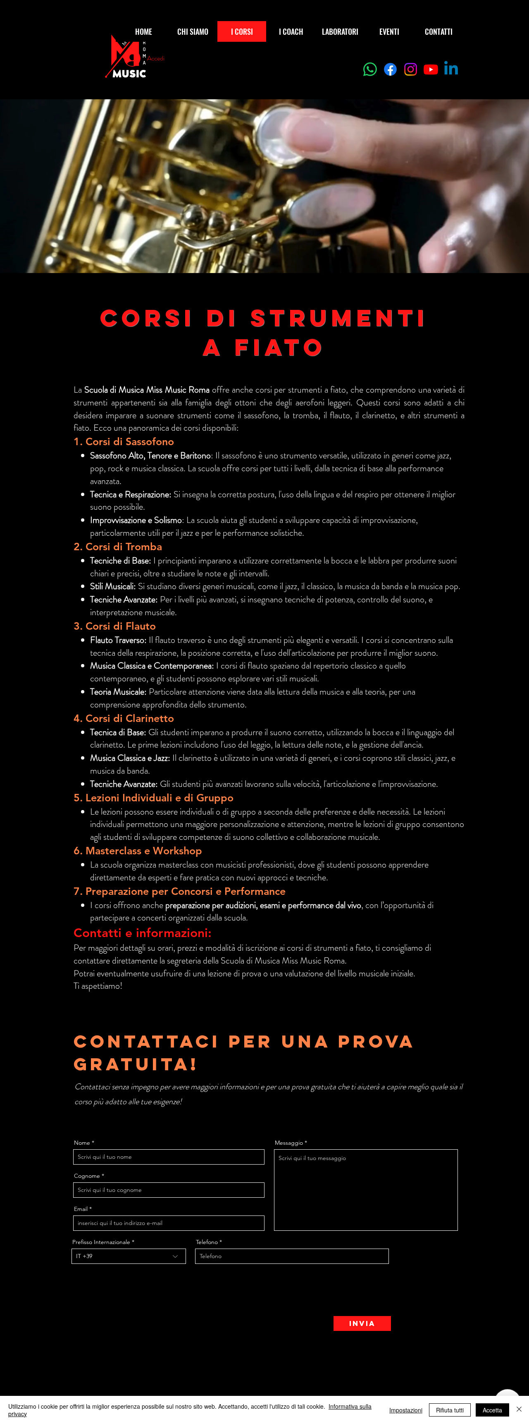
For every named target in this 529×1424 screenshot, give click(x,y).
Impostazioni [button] (405, 1410)
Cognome (87, 1176)
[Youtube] (430, 69)
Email (81, 1209)
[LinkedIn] (102, 1117)
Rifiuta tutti (450, 1410)
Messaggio (289, 1143)
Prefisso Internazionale (101, 1242)
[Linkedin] (451, 69)
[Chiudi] (519, 1409)
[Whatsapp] (370, 69)
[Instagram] (410, 69)
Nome (82, 1143)
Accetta (492, 1410)
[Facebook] (390, 69)
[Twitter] (89, 1117)
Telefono (207, 1242)
